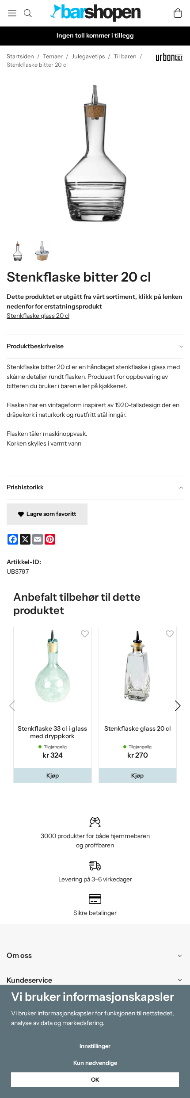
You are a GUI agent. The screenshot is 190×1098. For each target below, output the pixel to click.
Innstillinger (95, 1045)
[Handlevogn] (178, 13)
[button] (52, 775)
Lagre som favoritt (50, 513)
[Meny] (12, 13)
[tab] (95, 346)
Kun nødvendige (95, 1062)
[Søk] (27, 13)
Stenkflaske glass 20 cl (38, 316)
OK (95, 1079)
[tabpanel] (95, 417)
